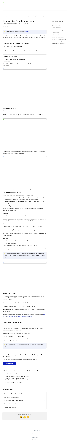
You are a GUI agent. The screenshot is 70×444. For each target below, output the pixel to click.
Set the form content (56, 34)
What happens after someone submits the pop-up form (59, 44)
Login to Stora (35, 437)
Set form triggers (56, 32)
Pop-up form (11, 47)
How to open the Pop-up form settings (58, 22)
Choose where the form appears (59, 30)
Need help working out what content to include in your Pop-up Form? (59, 40)
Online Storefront (13, 16)
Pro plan (27, 31)
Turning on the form (56, 25)
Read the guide (9, 363)
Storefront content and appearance (25, 16)
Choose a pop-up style (57, 27)
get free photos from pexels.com (25, 316)
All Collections (6, 16)
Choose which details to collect (58, 37)
